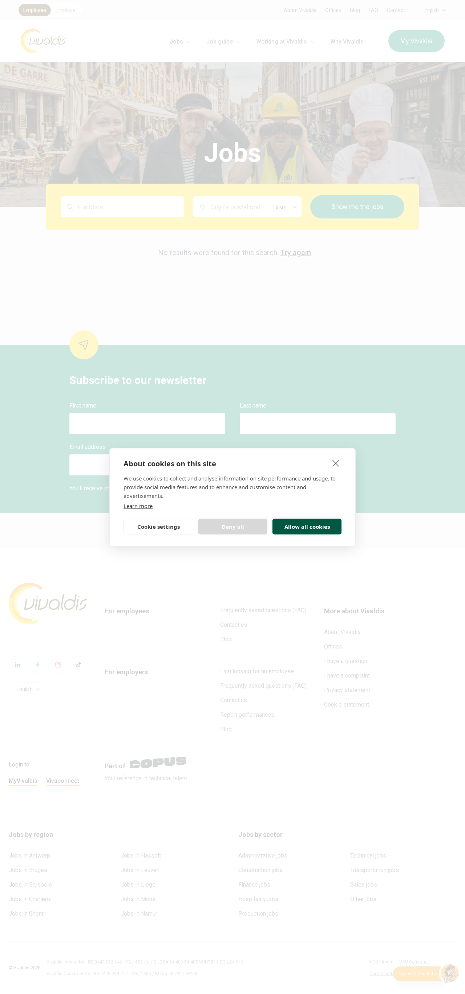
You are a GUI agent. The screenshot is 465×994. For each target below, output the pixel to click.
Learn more (138, 505)
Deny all (233, 526)
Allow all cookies (307, 526)
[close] (335, 463)
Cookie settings (158, 526)
